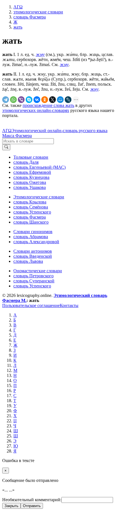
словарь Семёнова (30, 207)
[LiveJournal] (68, 99)
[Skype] (29, 99)
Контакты (69, 305)
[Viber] (21, 99)
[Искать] (6, 147)
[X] (52, 99)
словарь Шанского (31, 222)
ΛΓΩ (6, 130)
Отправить (32, 506)
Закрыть (11, 506)
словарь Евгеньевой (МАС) (39, 167)
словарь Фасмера (29, 217)
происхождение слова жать (48, 105)
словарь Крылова (29, 202)
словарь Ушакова (29, 187)
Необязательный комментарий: (31, 499)
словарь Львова (28, 261)
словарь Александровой (36, 241)
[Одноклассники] (44, 99)
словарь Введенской (32, 256)
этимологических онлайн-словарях (35, 110)
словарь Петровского (33, 275)
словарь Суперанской (33, 280)
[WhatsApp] (13, 99)
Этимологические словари (38, 196)
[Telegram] (5, 99)
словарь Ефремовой (32, 172)
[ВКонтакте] (36, 99)
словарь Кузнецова (31, 177)
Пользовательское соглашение (31, 305)
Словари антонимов (32, 251)
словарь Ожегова (29, 182)
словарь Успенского (32, 212)
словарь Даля (26, 162)
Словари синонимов (32, 231)
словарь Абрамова (30, 236)
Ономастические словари (37, 270)
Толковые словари (30, 157)
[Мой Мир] (60, 99)
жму (40, 54)
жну (94, 89)
